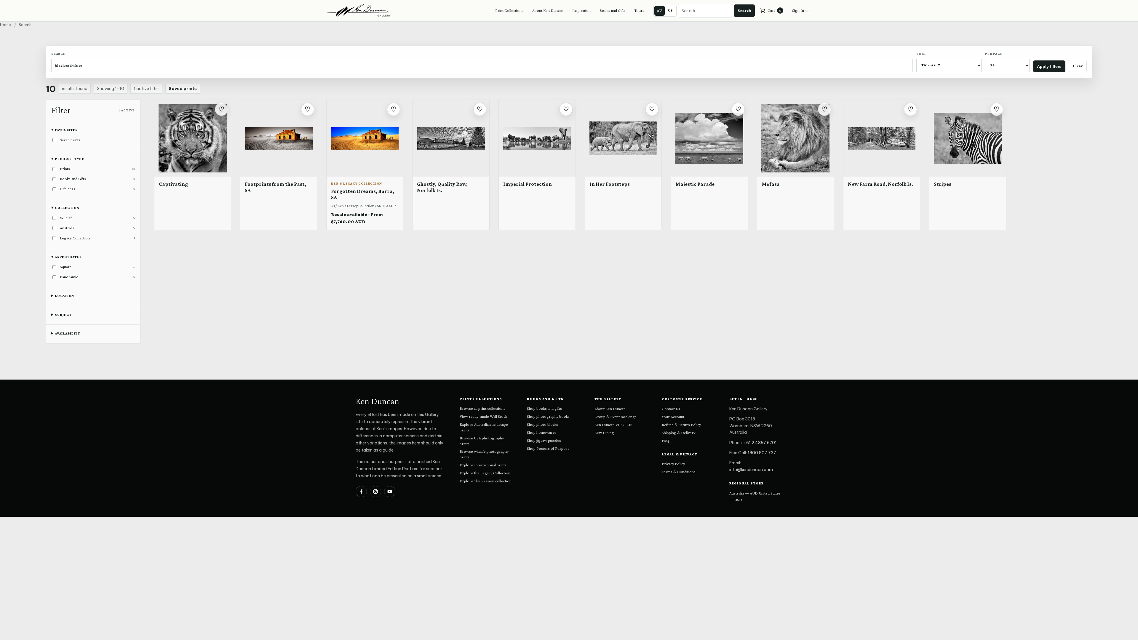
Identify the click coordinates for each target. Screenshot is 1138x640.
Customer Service (682, 399)
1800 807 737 (762, 452)
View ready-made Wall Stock (483, 416)
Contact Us (671, 408)
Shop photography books (548, 416)
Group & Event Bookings (615, 416)
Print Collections (509, 10)
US (670, 10)
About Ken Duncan (547, 10)
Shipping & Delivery (678, 432)
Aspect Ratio (68, 257)
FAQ (665, 440)
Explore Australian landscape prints (484, 427)
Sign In (798, 10)
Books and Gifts (613, 10)
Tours (639, 10)
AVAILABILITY (67, 333)
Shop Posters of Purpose (548, 448)
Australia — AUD (743, 493)
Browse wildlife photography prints (484, 454)
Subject (63, 315)
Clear (1078, 65)
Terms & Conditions (679, 471)
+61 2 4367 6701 (760, 442)
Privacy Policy (673, 463)
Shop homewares (542, 432)
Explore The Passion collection (486, 481)
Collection (67, 208)
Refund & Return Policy (681, 424)
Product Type (69, 159)
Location (64, 296)
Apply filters (1049, 66)
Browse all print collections (482, 408)
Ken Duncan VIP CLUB (613, 424)
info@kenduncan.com (751, 469)
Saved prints (183, 88)
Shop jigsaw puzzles (544, 440)
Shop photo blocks (542, 424)
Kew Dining (604, 432)
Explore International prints (483, 465)
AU (659, 10)
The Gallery (607, 399)
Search (744, 10)
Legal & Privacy (680, 454)
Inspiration (581, 10)
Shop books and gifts (544, 408)
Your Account (673, 416)
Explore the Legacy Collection (485, 473)
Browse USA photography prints (482, 441)
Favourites (66, 130)
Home (5, 24)
